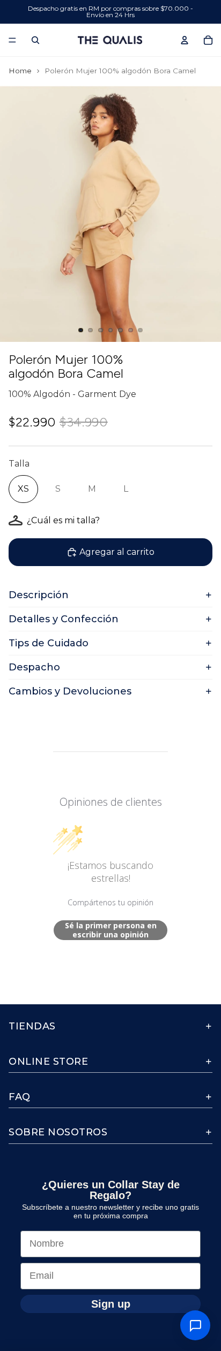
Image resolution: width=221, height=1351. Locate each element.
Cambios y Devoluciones (70, 691)
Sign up (110, 1303)
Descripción (39, 595)
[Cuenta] (184, 40)
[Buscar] (35, 40)
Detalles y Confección (64, 619)
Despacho (34, 667)
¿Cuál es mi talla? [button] (63, 520)
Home (20, 70)
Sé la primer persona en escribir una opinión (111, 930)
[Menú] (12, 40)
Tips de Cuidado (49, 643)
